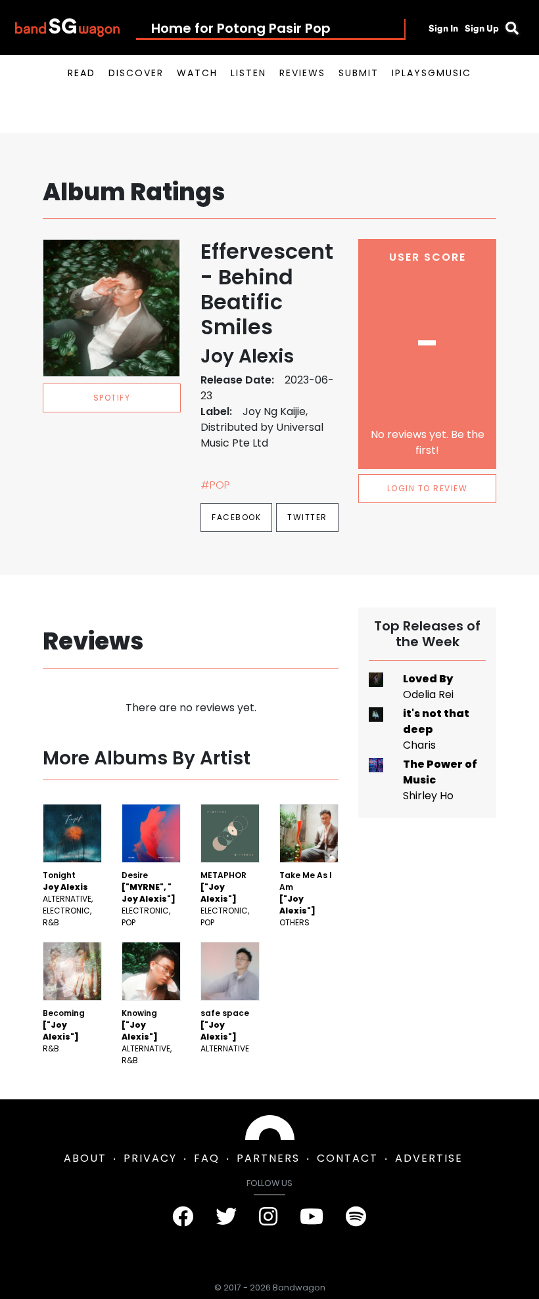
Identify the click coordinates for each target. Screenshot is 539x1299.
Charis (419, 745)
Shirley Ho (428, 795)
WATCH (197, 72)
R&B (51, 922)
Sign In (443, 28)
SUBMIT (359, 72)
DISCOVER (136, 72)
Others (294, 922)
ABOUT (85, 1158)
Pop (128, 922)
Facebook (236, 517)
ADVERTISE (429, 1158)
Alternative (67, 898)
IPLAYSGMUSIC (431, 72)
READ (81, 72)
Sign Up (482, 28)
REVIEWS (302, 72)
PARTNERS (268, 1158)
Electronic (66, 910)
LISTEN (248, 72)
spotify (112, 397)
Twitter (307, 517)
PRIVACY (150, 1158)
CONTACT (347, 1158)
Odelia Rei (428, 694)
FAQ (207, 1158)
